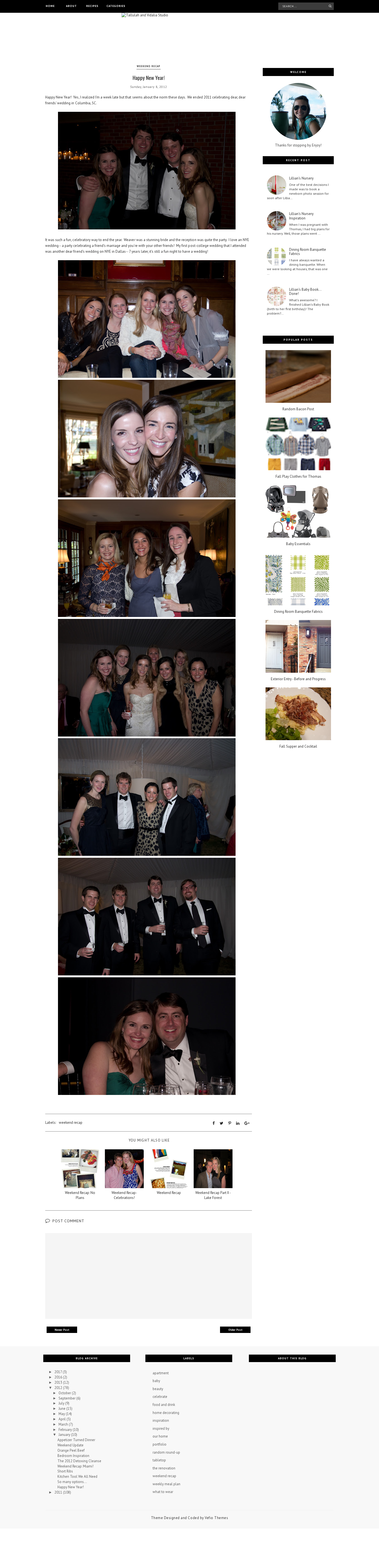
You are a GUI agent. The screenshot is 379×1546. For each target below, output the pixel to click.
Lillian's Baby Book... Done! (305, 291)
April (63, 1419)
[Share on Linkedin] (237, 1123)
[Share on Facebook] (213, 1123)
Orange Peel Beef (71, 1450)
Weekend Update (70, 1445)
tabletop (159, 1460)
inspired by (161, 1428)
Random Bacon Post (298, 409)
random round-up (166, 1452)
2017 (58, 1372)
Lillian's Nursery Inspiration (301, 216)
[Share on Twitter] (221, 1123)
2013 (58, 1382)
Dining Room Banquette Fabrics (307, 251)
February (66, 1429)
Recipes (92, 6)
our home (160, 1436)
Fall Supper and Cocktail (298, 746)
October (65, 1393)
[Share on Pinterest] (230, 1123)
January (65, 1434)
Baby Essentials (298, 544)
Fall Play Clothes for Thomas (298, 476)
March (64, 1424)
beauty (158, 1388)
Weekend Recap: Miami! (75, 1466)
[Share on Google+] (247, 1123)
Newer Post (62, 1330)
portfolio (159, 1444)
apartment (161, 1373)
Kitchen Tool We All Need (77, 1476)
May (62, 1413)
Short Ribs (65, 1471)
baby (156, 1380)
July (62, 1403)
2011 (58, 1492)
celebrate (160, 1396)
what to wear (163, 1491)
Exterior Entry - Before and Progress (298, 679)
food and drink (164, 1404)
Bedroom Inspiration (73, 1455)
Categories (116, 6)
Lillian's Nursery (301, 178)
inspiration (161, 1420)
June (62, 1408)
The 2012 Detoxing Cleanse (79, 1461)
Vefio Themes (216, 1517)
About (71, 6)
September (67, 1398)
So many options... (72, 1481)
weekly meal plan (166, 1484)
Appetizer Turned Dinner (76, 1440)
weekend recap (148, 66)
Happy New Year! (70, 1487)
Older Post (235, 1330)
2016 (58, 1377)
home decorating (166, 1412)
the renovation (164, 1468)
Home (50, 6)
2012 (58, 1387)
